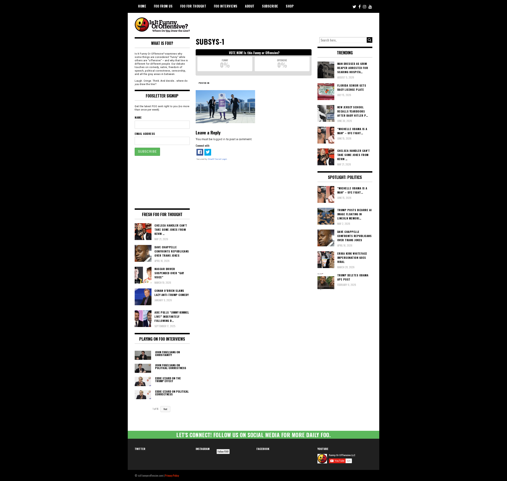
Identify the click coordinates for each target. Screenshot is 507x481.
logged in (219, 139)
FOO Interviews (225, 6)
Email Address (145, 133)
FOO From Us (163, 6)
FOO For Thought (193, 6)
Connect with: (203, 145)
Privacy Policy (172, 475)
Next (165, 409)
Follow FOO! (223, 451)
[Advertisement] (298, 24)
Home (142, 6)
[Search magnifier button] (369, 40)
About (249, 6)
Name (138, 117)
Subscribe (270, 6)
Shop (290, 6)
